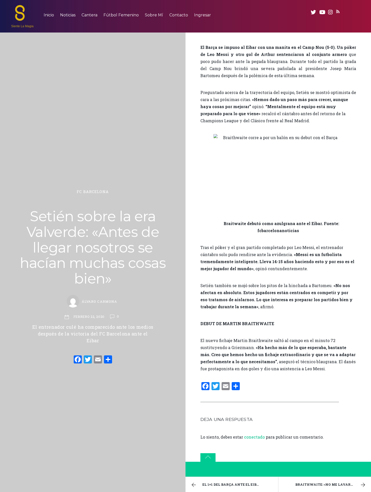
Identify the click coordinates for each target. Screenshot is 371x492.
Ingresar (202, 15)
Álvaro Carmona (99, 301)
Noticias (67, 15)
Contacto (178, 15)
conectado (254, 437)
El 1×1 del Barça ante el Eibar (232, 484)
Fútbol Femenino (121, 15)
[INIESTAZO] (20, 18)
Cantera (89, 15)
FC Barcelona (93, 191)
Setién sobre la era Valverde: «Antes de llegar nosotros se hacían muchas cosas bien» (93, 247)
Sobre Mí (154, 15)
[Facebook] (78, 359)
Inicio (49, 15)
